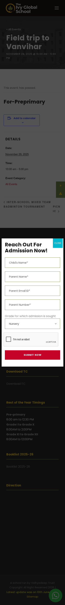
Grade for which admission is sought (30, 316)
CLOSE (57, 243)
